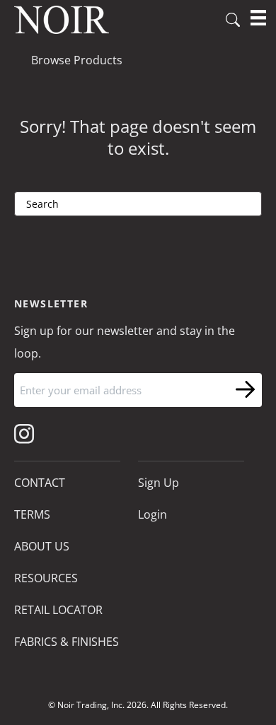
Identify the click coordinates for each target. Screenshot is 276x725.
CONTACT (39, 482)
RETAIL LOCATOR (58, 610)
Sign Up (158, 482)
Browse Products (76, 60)
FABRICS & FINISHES (66, 641)
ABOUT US (41, 546)
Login (152, 514)
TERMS (32, 514)
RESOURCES (46, 578)
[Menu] (258, 17)
